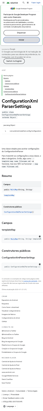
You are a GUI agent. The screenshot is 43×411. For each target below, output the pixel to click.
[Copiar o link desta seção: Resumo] (14, 176)
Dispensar (21, 33)
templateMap (9, 195)
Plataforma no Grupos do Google (13, 345)
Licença (6, 394)
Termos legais (32, 391)
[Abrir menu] (3, 2)
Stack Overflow (7, 379)
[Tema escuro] (39, 236)
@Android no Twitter (9, 331)
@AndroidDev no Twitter (10, 334)
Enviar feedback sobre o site (13, 398)
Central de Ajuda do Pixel (10, 365)
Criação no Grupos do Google (12, 349)
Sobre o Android (8, 391)
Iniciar (21, 40)
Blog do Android (7, 338)
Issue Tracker (6, 383)
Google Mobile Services (10, 376)
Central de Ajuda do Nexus (11, 369)
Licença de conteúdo (30, 281)
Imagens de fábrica (8, 314)
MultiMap (14, 190)
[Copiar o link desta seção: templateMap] (17, 230)
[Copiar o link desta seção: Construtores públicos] (32, 251)
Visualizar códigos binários (11, 311)
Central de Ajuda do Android (12, 362)
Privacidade (15, 394)
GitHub (4, 321)
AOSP (4, 70)
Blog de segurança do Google (12, 341)
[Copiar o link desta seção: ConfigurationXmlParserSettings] (37, 257)
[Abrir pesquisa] (23, 2)
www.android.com (8, 372)
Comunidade (20, 391)
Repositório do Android (10, 300)
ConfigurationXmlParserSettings (18, 212)
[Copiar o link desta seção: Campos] (14, 223)
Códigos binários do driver (11, 318)
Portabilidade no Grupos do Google (14, 352)
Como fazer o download (10, 307)
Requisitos (5, 304)
